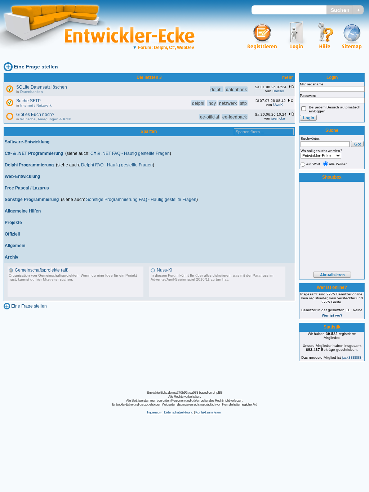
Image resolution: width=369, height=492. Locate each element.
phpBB (217, 392)
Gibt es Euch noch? (35, 114)
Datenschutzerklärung (178, 412)
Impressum (154, 412)
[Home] (57, 56)
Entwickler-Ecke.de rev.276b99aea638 (172, 392)
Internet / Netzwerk (36, 105)
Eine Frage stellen (36, 67)
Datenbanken (31, 92)
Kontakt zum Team (208, 412)
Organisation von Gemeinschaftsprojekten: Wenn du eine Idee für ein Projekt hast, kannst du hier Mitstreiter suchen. (73, 277)
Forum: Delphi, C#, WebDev (163, 47)
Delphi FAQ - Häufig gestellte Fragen (117, 164)
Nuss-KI (164, 270)
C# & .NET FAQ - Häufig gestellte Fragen (130, 153)
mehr (287, 77)
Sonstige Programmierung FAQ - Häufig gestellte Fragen (141, 199)
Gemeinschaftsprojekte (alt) (41, 270)
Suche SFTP (28, 100)
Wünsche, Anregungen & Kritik (45, 119)
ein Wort (313, 164)
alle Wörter (338, 164)
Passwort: (308, 96)
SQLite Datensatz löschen (41, 87)
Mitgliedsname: (312, 84)
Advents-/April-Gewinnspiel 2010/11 (180, 279)
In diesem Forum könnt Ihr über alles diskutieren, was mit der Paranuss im (212, 275)
